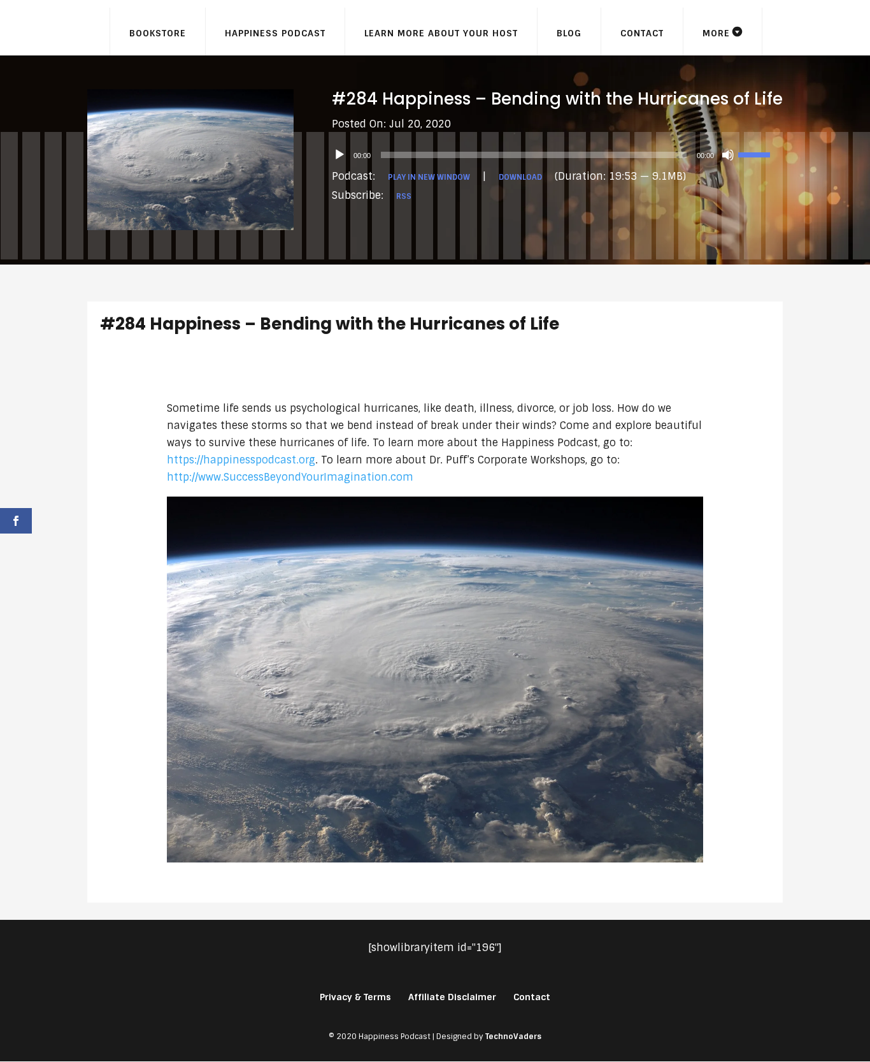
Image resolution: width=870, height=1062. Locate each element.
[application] (557, 155)
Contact (642, 33)
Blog (569, 33)
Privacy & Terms (355, 997)
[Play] (339, 155)
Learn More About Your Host (441, 33)
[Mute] (728, 155)
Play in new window (429, 177)
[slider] (756, 153)
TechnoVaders (513, 1036)
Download (520, 177)
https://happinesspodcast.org (241, 460)
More (716, 33)
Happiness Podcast (275, 33)
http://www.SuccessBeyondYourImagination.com (290, 477)
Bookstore (157, 33)
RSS (403, 196)
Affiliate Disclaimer (452, 997)
